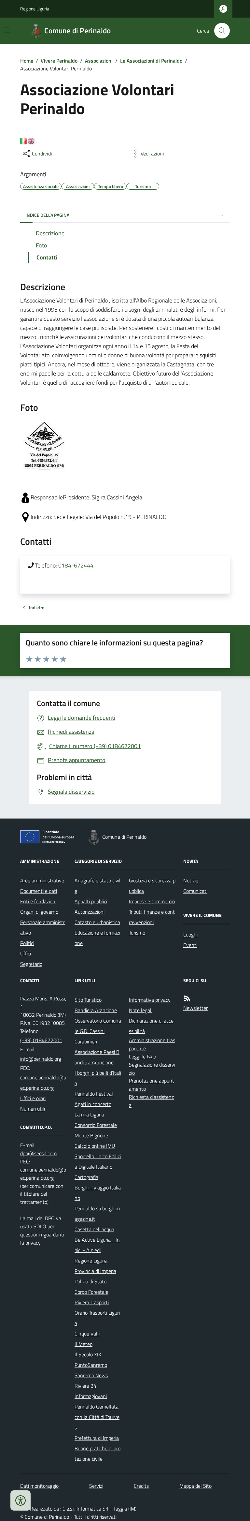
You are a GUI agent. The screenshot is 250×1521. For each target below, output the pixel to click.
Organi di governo (39, 912)
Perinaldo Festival (94, 1094)
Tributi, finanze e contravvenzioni (152, 917)
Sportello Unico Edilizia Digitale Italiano (98, 1161)
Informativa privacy (150, 1000)
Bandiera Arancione (96, 1010)
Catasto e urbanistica (97, 922)
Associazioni (99, 61)
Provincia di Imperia (95, 1271)
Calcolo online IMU (95, 1146)
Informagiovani (91, 1396)
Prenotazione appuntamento (151, 1085)
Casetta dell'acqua (94, 1229)
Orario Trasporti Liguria (97, 1318)
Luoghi (190, 934)
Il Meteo (83, 1344)
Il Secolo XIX (88, 1354)
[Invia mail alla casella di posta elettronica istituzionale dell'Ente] (40, 1059)
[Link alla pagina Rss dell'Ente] (187, 999)
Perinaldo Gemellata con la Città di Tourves (97, 1417)
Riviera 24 (85, 1386)
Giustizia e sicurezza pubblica (152, 886)
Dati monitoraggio (39, 1486)
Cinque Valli (87, 1333)
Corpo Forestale (91, 1292)
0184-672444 (75, 565)
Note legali (140, 1010)
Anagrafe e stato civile (97, 886)
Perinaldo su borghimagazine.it (97, 1213)
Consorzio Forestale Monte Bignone (96, 1130)
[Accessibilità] (20, 1500)
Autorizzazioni (89, 912)
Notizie (190, 880)
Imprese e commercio (152, 901)
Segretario (31, 964)
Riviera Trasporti (92, 1302)
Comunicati (195, 891)
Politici (27, 943)
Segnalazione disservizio (152, 1069)
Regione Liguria (34, 8)
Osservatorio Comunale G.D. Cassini (98, 1026)
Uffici (25, 953)
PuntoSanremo (91, 1365)
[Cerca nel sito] (219, 30)
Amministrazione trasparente (152, 1044)
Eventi (190, 945)
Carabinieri (86, 1041)
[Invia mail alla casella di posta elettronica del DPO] (38, 1153)
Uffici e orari (33, 1098)
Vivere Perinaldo (59, 61)
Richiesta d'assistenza (151, 1101)
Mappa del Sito (195, 1486)
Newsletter (195, 1008)
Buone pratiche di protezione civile (97, 1453)
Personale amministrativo (42, 927)
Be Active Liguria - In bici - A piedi (97, 1245)
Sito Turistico (88, 1000)
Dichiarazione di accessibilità (151, 1026)
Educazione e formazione (97, 938)
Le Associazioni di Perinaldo (151, 61)
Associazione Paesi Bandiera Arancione (97, 1057)
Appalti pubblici (91, 901)
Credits (141, 1486)
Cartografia (86, 1177)
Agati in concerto (93, 1104)
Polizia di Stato (90, 1281)
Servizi (96, 1486)
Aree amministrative (42, 880)
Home (26, 61)
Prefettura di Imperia (97, 1438)
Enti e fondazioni (38, 901)
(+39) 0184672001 (41, 1040)
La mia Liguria (89, 1114)
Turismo (137, 933)
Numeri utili (32, 1109)
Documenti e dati (38, 891)
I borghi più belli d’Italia (98, 1078)
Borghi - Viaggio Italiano (98, 1193)
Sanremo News (91, 1375)
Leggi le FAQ (142, 1056)
